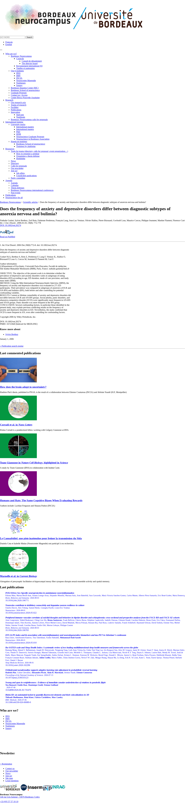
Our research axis (18, 102)
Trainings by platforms (25, 146)
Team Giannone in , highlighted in (34, 462)
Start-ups (20, 115)
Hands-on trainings (19, 141)
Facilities (14, 107)
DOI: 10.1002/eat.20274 (10, 225)
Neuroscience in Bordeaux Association (32, 139)
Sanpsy (19, 85)
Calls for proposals (19, 166)
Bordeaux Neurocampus (21, 56)
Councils (20, 58)
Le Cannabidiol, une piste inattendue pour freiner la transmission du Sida (41, 538)
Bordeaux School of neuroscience (25, 90)
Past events (15, 193)
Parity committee (18, 178)
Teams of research (18, 105)
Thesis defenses (17, 188)
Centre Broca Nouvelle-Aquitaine (25, 97)
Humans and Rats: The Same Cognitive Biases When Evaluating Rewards (41, 500)
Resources (9, 149)
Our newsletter (17, 168)
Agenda (8, 180)
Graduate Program (19, 93)
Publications (16, 110)
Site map (9, 778)
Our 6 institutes (17, 71)
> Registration (6, 764)
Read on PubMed (7, 237)
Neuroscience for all (14, 197)
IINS (18, 73)
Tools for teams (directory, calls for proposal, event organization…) (39, 151)
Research (9, 100)
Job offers (20, 173)
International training (14, 122)
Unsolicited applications (26, 175)
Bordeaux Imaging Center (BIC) (25, 88)
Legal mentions (12, 781)
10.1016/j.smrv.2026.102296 (95, 656)
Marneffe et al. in (18, 576)
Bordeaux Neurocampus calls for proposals (29, 119)
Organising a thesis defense (28, 156)
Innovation (15, 112)
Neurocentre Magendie (26, 80)
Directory (15, 163)
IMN (18, 75)
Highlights (20, 158)
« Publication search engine (11, 346)
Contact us (9, 768)
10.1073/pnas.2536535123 (51, 674)
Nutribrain (20, 117)
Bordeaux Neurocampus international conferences (32, 190)
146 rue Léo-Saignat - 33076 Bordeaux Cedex (20, 797)
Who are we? (11, 54)
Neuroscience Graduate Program (30, 136)
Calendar (15, 185)
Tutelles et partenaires (25, 68)
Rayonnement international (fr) (29, 66)
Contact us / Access (19, 95)
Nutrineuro (21, 83)
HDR (18, 134)
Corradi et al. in (16, 424)
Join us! (14, 171)
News (13, 161)
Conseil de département (32, 61)
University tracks (18, 124)
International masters (25, 127)
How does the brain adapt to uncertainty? (23, 387)
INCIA (19, 78)
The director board (30, 63)
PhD (18, 132)
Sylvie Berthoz (11, 334)
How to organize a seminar (27, 154)
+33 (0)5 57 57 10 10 (9, 801)
